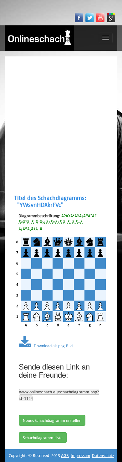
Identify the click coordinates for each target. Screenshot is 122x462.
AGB (65, 455)
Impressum (80, 455)
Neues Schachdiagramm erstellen (52, 420)
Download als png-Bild (52, 345)
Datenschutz (103, 455)
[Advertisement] (61, 125)
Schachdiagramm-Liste (43, 437)
